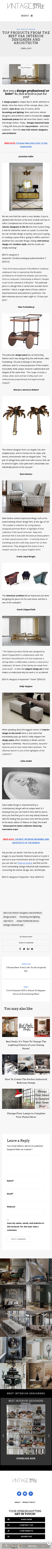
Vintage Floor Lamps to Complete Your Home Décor (26, 1115)
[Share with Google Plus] (28, 949)
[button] (49, 1436)
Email (10, 1194)
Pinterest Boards (24, 863)
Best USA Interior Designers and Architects (22, 913)
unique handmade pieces (28, 921)
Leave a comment (26, 943)
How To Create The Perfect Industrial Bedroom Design (26, 1081)
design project (9, 917)
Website (11, 1207)
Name (10, 1181)
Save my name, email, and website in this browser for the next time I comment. (25, 1227)
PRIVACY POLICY (28, 1502)
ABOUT (18, 1502)
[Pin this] (32, 949)
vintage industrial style (13, 925)
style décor (8, 921)
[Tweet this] (24, 949)
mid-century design (26, 29)
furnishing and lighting (30, 917)
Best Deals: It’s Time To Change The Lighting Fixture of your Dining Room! (26, 1045)
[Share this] (20, 949)
